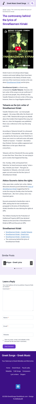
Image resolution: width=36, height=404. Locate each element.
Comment (7, 289)
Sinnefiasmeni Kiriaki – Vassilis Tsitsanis (19, 232)
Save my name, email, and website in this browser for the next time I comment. (17, 340)
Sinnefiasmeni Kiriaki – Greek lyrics (17, 234)
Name (6, 317)
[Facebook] (18, 386)
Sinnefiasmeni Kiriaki (14, 82)
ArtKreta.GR (19, 399)
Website (6, 335)
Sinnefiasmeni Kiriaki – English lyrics (17, 237)
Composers (26, 371)
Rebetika (9, 371)
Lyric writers (15, 374)
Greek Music (16, 368)
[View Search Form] (32, 3)
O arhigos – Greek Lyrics (13, 262)
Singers (22, 374)
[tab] (14, 268)
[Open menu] (28, 3)
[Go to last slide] (4, 263)
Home (8, 368)
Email (5, 326)
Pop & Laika (26, 368)
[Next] (31, 263)
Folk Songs (17, 371)
